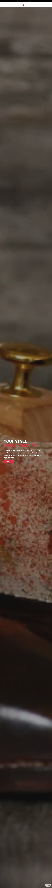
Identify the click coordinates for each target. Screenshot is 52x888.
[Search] (44, 4)
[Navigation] (4, 4)
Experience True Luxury (12, 458)
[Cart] (47, 4)
